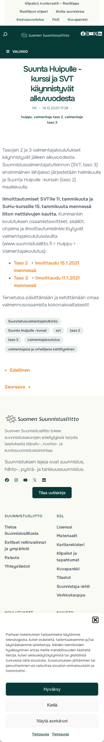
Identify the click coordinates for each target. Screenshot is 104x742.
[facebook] (83, 33)
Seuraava (15, 387)
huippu (26, 117)
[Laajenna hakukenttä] (5, 34)
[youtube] (91, 33)
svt (58, 330)
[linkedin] (100, 33)
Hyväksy (52, 689)
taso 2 (75, 330)
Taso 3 (21, 278)
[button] (95, 620)
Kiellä (52, 705)
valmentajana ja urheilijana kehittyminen (41, 349)
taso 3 (13, 339)
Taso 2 (21, 263)
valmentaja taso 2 (48, 117)
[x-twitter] (95, 33)
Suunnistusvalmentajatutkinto (32, 321)
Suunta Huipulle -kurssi (27, 330)
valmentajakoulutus (43, 339)
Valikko (20, 51)
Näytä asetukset (52, 720)
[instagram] (87, 33)
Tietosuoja (40, 734)
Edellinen (20, 370)
